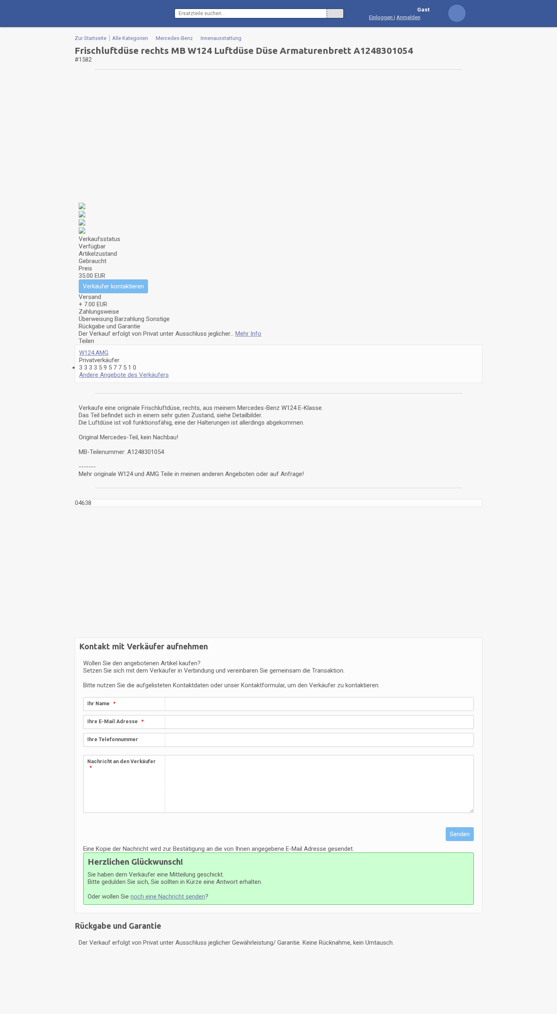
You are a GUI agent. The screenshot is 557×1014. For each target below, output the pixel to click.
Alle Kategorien (130, 38)
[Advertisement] (278, 137)
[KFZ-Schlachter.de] (124, 13)
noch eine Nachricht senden (167, 896)
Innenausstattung (221, 38)
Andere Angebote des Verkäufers (124, 375)
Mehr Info (248, 333)
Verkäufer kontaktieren (113, 286)
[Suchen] (335, 13)
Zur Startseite (90, 38)
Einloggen (381, 17)
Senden (460, 834)
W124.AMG (93, 352)
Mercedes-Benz (174, 38)
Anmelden (408, 17)
